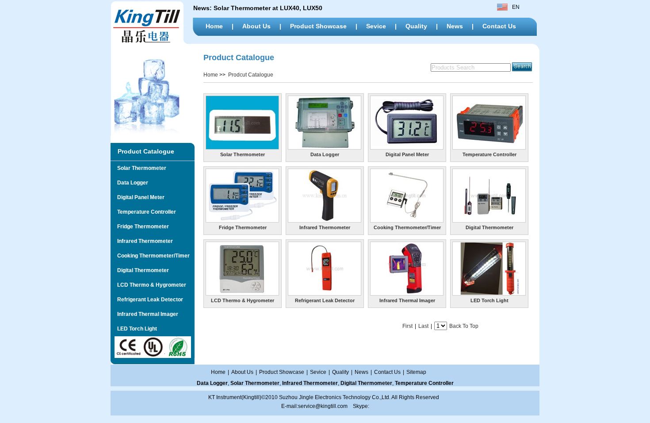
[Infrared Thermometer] (324, 220)
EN (516, 7)
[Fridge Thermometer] (242, 220)
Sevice (376, 26)
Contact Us (499, 26)
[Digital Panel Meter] (407, 147)
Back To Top (463, 326)
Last (423, 326)
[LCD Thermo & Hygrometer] (242, 293)
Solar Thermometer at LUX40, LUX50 (269, 8)
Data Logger (129, 183)
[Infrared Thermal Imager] (407, 293)
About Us (256, 26)
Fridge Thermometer (140, 226)
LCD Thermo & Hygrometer (148, 285)
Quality (416, 26)
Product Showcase (318, 26)
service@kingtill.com (323, 406)
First (407, 326)
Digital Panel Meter (137, 197)
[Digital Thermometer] (489, 220)
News (455, 26)
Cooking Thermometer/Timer (150, 256)
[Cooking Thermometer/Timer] (407, 220)
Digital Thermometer (140, 270)
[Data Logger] (324, 147)
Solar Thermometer (138, 168)
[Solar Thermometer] (242, 147)
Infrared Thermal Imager (144, 314)
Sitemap (416, 372)
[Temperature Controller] (489, 147)
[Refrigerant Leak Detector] (324, 293)
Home (214, 26)
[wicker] (150, 42)
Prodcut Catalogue (250, 75)
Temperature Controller (143, 212)
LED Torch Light (134, 329)
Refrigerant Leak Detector (147, 299)
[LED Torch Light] (489, 293)
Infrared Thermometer (142, 241)
